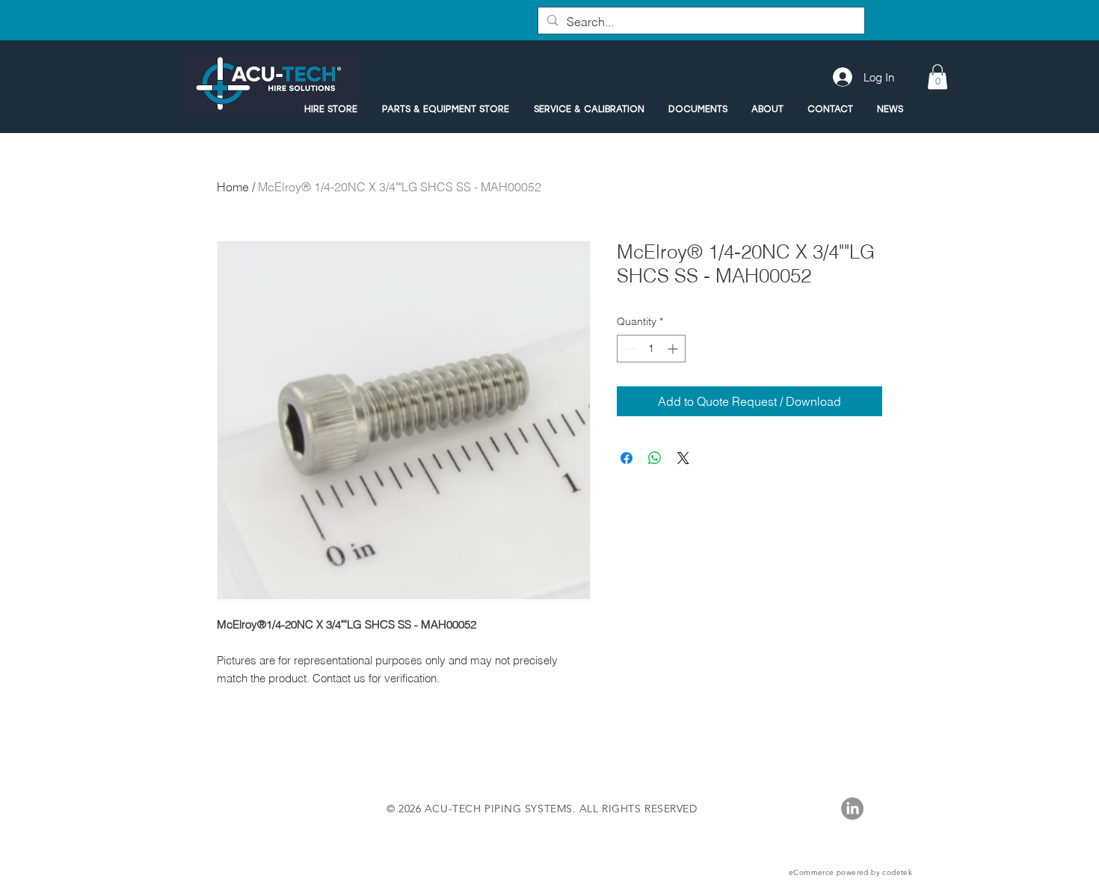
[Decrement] (628, 349)
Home (233, 186)
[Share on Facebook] (626, 458)
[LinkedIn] (852, 808)
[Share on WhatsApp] (655, 458)
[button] (937, 76)
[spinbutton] (651, 349)
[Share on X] (683, 458)
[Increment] (674, 349)
